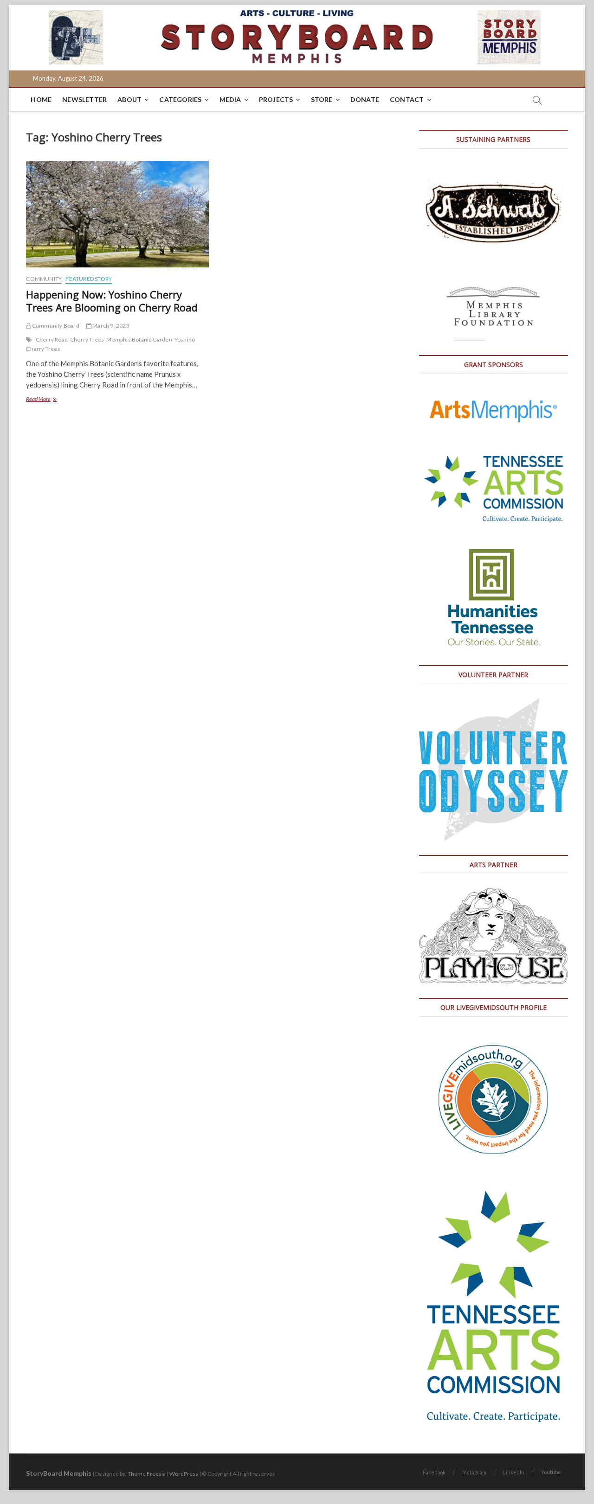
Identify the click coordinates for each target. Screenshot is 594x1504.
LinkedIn (513, 1472)
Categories (180, 99)
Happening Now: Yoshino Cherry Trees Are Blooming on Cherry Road (112, 300)
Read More (50, 400)
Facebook (434, 1472)
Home (41, 99)
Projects (276, 99)
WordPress (183, 1473)
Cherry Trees (87, 339)
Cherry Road (52, 339)
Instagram (474, 1472)
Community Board (55, 325)
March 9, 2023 (110, 325)
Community (44, 278)
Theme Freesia (147, 1473)
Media (230, 99)
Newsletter (84, 99)
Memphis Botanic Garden (139, 339)
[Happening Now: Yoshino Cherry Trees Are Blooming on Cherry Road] (117, 214)
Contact (407, 99)
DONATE (364, 99)
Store (322, 99)
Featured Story (88, 278)
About (129, 99)
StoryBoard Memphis (58, 1473)
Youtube (551, 1472)
